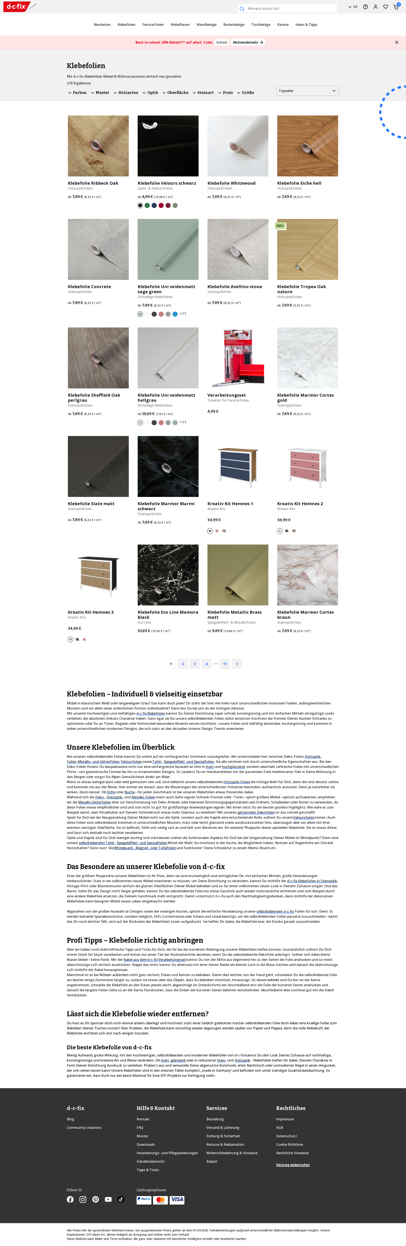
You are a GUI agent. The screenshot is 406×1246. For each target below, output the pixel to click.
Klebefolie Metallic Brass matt (234, 615)
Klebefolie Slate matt (91, 503)
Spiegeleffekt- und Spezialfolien (189, 761)
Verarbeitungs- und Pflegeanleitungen (167, 1153)
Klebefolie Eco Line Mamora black (168, 615)
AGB (279, 1127)
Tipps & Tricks (148, 1170)
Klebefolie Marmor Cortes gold (305, 398)
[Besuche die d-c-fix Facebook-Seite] (73, 1200)
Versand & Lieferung (222, 1127)
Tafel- (157, 761)
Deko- (100, 797)
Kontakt (143, 1119)
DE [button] (355, 7)
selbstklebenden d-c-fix (275, 911)
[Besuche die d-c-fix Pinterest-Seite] (98, 1200)
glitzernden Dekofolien (256, 812)
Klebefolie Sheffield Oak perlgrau (94, 398)
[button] (396, 42)
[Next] (237, 664)
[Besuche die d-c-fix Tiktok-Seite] (121, 1200)
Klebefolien (127, 24)
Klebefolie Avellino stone (234, 286)
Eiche (111, 792)
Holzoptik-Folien (237, 782)
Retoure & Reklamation (225, 1144)
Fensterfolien (153, 24)
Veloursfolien (131, 761)
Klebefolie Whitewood (231, 183)
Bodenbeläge (233, 24)
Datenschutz (286, 1136)
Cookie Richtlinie (289, 1144)
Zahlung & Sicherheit (223, 1136)
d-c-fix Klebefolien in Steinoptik (312, 881)
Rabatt (211, 1161)
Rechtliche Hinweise (292, 1153)
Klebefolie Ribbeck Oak (93, 183)
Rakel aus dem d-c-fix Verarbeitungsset (154, 959)
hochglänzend (233, 766)
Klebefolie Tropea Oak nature (301, 289)
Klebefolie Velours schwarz (167, 183)
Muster (142, 1136)
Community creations (84, 1127)
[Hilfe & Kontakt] (365, 6)
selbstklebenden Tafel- (97, 842)
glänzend (178, 1060)
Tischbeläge (260, 24)
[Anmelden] (375, 6)
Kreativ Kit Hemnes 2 (300, 503)
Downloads (146, 1144)
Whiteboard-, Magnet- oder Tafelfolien (145, 848)
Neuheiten (102, 24)
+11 (183, 313)
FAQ (140, 1127)
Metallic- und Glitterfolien (98, 761)
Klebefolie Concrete (89, 286)
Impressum (285, 1119)
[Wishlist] (385, 6)
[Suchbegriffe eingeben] (241, 8)
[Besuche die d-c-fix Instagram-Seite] (86, 1200)
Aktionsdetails (246, 42)
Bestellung (215, 1119)
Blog (70, 1119)
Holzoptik (242, 1060)
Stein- (221, 1060)
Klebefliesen (180, 24)
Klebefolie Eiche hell (299, 183)
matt (210, 766)
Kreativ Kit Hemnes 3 (91, 612)
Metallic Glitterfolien (94, 802)
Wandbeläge (207, 24)
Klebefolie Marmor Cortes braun (305, 615)
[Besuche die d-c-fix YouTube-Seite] (111, 1200)
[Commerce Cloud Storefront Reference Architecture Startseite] (16, 7)
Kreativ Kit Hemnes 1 (230, 503)
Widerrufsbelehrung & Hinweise (232, 1153)
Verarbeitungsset (226, 395)
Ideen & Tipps (306, 24)
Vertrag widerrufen (293, 1164)
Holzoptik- (115, 797)
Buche (130, 792)
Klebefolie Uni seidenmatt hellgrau (166, 398)
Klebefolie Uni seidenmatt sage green (166, 289)
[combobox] (287, 8)
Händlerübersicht (151, 1161)
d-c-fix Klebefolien (150, 713)
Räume (283, 24)
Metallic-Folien (143, 797)
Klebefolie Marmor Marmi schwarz (166, 506)
